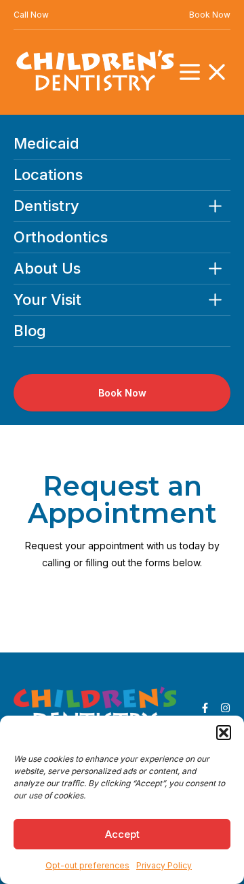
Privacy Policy (164, 865)
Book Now (209, 15)
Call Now (31, 15)
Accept (122, 834)
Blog (30, 331)
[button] (223, 732)
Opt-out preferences (87, 865)
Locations (48, 174)
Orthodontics (61, 237)
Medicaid (46, 143)
